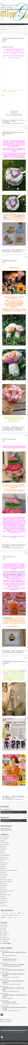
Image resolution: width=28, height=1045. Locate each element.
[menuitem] (3, 26)
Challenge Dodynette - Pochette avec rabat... (13, 988)
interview (4, 872)
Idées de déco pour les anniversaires (9, 870)
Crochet (3, 853)
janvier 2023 (4, 925)
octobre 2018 (5, 941)
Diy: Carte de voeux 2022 (9, 959)
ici (16, 151)
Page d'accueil (10, 26)
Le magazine (13, 797)
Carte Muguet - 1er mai (9, 1002)
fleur (15, 917)
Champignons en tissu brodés (9, 260)
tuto (19, 917)
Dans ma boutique (5, 855)
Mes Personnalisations (6, 881)
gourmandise (13, 913)
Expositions (4, 864)
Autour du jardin (19, 427)
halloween (4, 868)
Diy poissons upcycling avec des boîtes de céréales (14, 1008)
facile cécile (10, 917)
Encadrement (4, 862)
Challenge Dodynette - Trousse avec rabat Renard (14, 995)
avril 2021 (4, 930)
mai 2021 (4, 928)
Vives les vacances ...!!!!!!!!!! (8, 557)
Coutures (11, 428)
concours (3, 917)
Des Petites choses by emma (12, 574)
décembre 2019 (5, 937)
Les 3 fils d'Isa (7, 618)
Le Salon (6, 121)
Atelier (3, 840)
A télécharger (5, 838)
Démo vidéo (4, 857)
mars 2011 (3, 26)
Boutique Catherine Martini (6, 830)
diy (23, 913)
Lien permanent (6, 120)
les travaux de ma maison (7, 879)
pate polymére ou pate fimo (7, 890)
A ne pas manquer (19, 120)
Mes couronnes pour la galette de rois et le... (14, 953)
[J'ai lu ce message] (26, 1041)
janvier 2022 (4, 926)
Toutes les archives (6, 943)
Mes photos (4, 883)
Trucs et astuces (5, 902)
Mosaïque (4, 887)
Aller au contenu (4, 1)
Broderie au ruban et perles (9, 439)
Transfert (4, 900)
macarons (22, 915)
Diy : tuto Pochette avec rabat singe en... (14, 970)
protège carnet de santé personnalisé (9, 915)
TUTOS (3, 903)
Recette (3, 896)
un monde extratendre (14, 216)
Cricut (3, 851)
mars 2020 (4, 935)
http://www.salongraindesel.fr (14, 115)
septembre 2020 (5, 934)
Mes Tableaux (5, 885)
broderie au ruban (4, 913)
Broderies (7, 428)
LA (19, 148)
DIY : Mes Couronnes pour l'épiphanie (13, 964)
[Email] (2, 19)
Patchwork (4, 889)
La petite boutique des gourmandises (9, 6)
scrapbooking (5, 898)
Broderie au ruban (5, 844)
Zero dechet (4, 905)
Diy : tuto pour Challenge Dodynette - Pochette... (13, 974)
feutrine (3, 866)
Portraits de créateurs (12, 121)
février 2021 (4, 932)
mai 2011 (16, 26)
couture (19, 913)
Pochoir (12, 651)
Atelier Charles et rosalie (6, 828)
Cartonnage (4, 848)
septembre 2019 (5, 939)
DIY (2, 861)
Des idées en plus (17, 428)
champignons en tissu (9, 429)
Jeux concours (8, 250)
